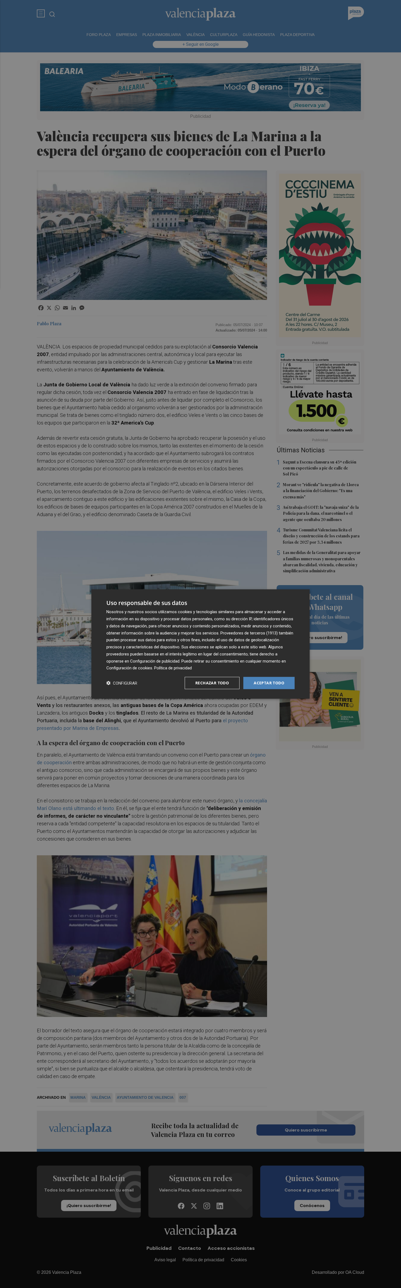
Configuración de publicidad (154, 660)
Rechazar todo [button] (212, 682)
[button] (121, 683)
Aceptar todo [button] (269, 682)
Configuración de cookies (129, 668)
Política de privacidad (173, 668)
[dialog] (200, 644)
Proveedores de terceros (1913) (249, 632)
